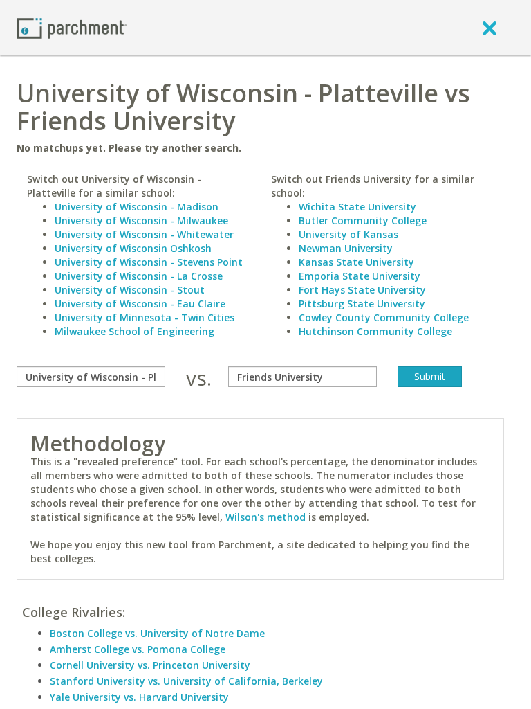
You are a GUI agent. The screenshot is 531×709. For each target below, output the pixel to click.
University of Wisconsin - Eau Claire (140, 303)
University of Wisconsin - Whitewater (144, 234)
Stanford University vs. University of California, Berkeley (186, 681)
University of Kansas (348, 234)
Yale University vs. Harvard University (139, 696)
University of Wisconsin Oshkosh (133, 248)
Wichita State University (357, 206)
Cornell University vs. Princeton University (150, 665)
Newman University (346, 248)
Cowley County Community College (384, 317)
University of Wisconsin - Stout (130, 289)
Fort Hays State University (362, 289)
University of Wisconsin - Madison (136, 206)
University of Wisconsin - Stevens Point (149, 262)
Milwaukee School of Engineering (134, 331)
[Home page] (72, 27)
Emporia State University (359, 275)
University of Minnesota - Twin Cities (144, 317)
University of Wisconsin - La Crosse (139, 275)
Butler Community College (363, 220)
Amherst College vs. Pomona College (137, 649)
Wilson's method (265, 516)
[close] (489, 27)
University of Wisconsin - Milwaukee (141, 220)
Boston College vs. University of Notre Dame (157, 633)
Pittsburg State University (362, 303)
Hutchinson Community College (375, 331)
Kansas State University (356, 262)
